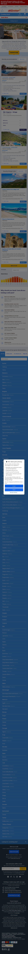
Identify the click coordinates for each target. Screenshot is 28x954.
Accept (14, 486)
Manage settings (13, 492)
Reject (14, 489)
